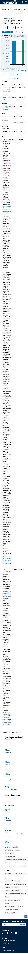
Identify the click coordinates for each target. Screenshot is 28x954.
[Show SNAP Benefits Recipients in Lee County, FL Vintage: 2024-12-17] (19, 35)
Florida (7, 853)
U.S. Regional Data (10, 856)
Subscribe (22, 924)
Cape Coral (17, 881)
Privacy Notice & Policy (8, 950)
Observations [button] (7, 18)
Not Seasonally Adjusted (11, 913)
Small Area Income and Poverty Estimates (7, 108)
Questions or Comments (8, 940)
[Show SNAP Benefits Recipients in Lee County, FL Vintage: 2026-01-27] (19, 36)
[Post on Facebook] (12, 78)
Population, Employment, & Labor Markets (16, 866)
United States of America (11, 909)
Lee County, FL (9, 850)
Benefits (7, 890)
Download (19, 32)
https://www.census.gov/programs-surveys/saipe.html (7, 163)
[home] (9, 2)
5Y (9, 27)
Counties (17, 850)
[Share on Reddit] (15, 78)
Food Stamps (14, 887)
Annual (7, 903)
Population (8, 863)
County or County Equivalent (12, 900)
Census (7, 897)
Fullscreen (21, 70)
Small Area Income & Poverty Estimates (15, 893)
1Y (5, 27)
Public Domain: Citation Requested (14, 906)
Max (18, 27)
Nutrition (7, 887)
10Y (13, 27)
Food (12, 890)
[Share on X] (9, 78)
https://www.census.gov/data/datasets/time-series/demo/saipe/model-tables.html (7, 721)
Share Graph (13, 75)
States (12, 853)
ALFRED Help (5, 943)
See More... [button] (14, 789)
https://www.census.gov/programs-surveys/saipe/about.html (7, 595)
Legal (3, 947)
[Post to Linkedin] (18, 78)
